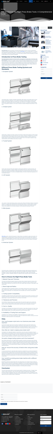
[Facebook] (2, 423)
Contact (42, 1)
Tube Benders (17, 424)
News (30, 1)
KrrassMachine (46, 56)
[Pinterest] (9, 423)
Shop (34, 1)
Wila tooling (4, 236)
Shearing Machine (17, 417)
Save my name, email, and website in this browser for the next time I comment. (14, 401)
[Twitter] (4, 423)
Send (46, 78)
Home (17, 1)
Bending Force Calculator (31, 424)
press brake (22, 51)
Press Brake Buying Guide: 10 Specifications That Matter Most (48, 47)
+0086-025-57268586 (6, 418)
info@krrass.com (5, 421)
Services (37, 1)
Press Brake (17, 416)
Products (21, 1)
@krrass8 (44, 58)
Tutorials (29, 421)
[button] (50, 1)
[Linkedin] (8, 423)
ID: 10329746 (45, 62)
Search (50, 27)
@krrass (44, 60)
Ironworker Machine (18, 420)
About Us (25, 1)
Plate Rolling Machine (18, 421)
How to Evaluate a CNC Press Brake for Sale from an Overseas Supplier (48, 51)
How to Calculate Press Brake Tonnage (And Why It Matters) (48, 37)
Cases (29, 420)
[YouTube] (6, 423)
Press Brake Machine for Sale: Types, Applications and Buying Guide (48, 32)
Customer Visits (30, 417)
